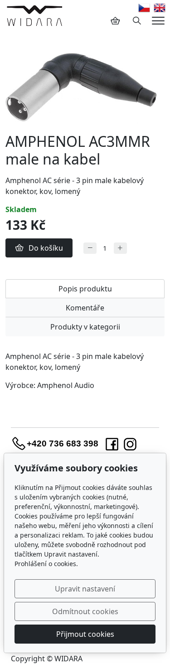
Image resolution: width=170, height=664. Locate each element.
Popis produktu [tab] (85, 289)
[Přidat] (120, 248)
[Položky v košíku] (115, 21)
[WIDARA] (34, 15)
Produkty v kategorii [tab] (85, 327)
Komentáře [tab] (85, 308)
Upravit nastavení (85, 589)
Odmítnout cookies (85, 611)
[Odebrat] (90, 248)
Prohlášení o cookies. (46, 563)
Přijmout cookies (85, 634)
